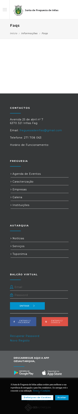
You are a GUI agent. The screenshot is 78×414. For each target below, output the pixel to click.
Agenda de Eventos (26, 173)
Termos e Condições (41, 390)
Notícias (18, 238)
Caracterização (23, 181)
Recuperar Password (24, 336)
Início (13, 33)
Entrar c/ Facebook (24, 321)
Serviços (18, 246)
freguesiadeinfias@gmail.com (41, 130)
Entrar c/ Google (56, 321)
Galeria (17, 197)
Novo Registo (20, 340)
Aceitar (62, 397)
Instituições (20, 205)
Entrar (24, 306)
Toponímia (19, 254)
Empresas (19, 189)
